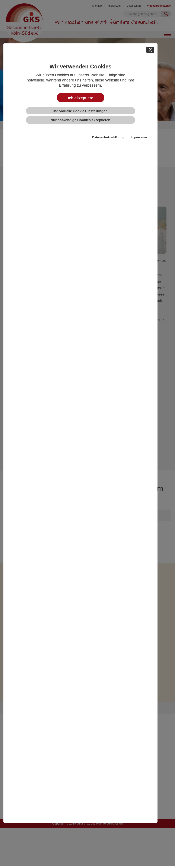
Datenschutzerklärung (108, 137)
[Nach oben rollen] (165, 856)
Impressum (139, 137)
